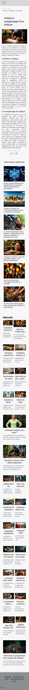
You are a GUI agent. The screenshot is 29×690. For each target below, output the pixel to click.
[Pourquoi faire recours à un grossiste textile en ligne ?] (20, 525)
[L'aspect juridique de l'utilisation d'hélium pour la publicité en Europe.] (14, 199)
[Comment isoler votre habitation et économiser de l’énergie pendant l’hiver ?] (20, 501)
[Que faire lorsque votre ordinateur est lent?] (9, 619)
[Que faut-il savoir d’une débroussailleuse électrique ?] (14, 451)
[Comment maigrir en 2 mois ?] (14, 421)
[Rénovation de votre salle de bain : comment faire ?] (8, 370)
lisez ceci (15, 108)
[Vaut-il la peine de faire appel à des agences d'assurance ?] (20, 478)
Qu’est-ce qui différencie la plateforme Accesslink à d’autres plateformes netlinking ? (14, 185)
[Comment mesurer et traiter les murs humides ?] (20, 347)
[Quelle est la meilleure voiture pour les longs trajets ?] (8, 501)
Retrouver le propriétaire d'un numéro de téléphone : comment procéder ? (14, 657)
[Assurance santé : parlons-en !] (8, 394)
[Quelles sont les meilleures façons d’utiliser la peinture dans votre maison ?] (8, 478)
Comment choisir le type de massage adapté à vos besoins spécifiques (14, 258)
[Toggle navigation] (4, 2)
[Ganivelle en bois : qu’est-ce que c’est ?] (20, 370)
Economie (7, 677)
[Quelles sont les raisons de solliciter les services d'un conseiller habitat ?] (8, 549)
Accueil (3, 9)
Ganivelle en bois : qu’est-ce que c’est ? (20, 378)
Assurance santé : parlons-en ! (8, 402)
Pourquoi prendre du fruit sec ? (8, 355)
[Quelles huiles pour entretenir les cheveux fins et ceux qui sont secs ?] (21, 619)
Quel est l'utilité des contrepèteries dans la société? (12, 282)
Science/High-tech (17, 679)
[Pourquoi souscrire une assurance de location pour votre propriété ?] (20, 596)
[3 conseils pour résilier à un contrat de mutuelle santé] (8, 572)
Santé (6, 679)
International (18, 677)
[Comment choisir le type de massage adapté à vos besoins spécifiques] (14, 247)
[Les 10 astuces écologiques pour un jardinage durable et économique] (14, 294)
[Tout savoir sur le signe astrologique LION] (20, 549)
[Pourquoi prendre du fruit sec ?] (8, 347)
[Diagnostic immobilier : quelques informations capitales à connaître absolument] (9, 525)
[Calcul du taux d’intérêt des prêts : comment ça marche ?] (20, 394)
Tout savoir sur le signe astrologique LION (20, 558)
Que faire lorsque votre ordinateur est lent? (9, 628)
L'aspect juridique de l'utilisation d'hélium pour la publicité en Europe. (13, 210)
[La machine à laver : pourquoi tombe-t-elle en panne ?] (8, 596)
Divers (9, 9)
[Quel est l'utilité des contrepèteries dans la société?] (14, 270)
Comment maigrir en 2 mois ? (14, 431)
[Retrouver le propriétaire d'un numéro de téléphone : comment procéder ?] (14, 646)
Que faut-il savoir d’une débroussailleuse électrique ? (14, 462)
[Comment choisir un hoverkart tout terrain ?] (20, 572)
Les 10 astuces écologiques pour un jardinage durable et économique (14, 305)
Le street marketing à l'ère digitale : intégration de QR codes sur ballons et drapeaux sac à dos (14, 234)
